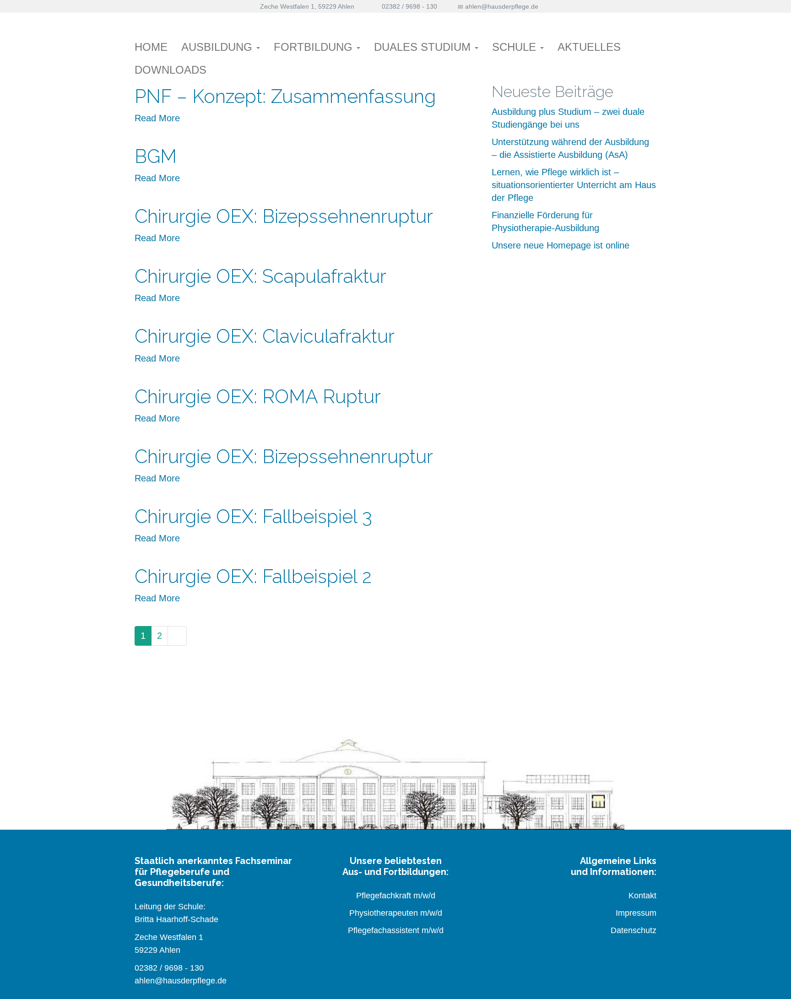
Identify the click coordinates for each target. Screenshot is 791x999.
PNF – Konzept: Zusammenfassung (285, 96)
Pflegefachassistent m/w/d (396, 930)
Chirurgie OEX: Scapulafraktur (260, 276)
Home (151, 47)
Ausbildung (218, 47)
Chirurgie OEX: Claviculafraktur (265, 336)
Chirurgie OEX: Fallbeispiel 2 (253, 576)
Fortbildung (315, 47)
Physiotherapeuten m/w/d (395, 913)
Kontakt (642, 895)
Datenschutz (633, 930)
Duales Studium (424, 47)
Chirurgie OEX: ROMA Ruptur (258, 396)
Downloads (170, 70)
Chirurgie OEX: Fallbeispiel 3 (253, 516)
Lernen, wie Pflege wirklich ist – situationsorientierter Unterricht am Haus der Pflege (574, 185)
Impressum (636, 913)
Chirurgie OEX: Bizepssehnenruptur (284, 216)
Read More (157, 118)
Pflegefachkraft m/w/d (395, 895)
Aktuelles (589, 47)
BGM (156, 156)
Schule (515, 47)
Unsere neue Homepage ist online (560, 245)
